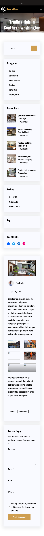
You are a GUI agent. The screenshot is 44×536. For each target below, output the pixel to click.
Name (11, 468)
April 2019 (13, 197)
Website (11, 491)
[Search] (34, 48)
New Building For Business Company (25, 158)
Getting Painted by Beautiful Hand (25, 131)
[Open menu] (41, 9)
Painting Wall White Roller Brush (25, 144)
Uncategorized (14, 94)
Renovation (13, 89)
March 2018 (13, 201)
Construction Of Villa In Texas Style (27, 117)
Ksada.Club (12, 9)
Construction (13, 75)
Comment (12, 449)
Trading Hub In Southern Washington (27, 171)
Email (10, 480)
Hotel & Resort (14, 80)
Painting (12, 85)
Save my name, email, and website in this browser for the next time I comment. (23, 507)
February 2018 (14, 206)
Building (12, 70)
